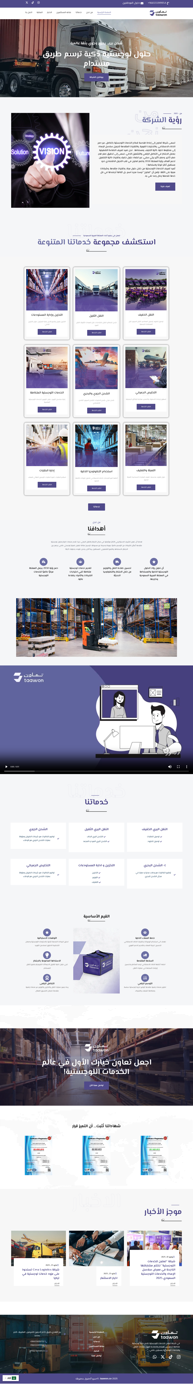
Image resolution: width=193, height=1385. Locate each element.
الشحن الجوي (38, 829)
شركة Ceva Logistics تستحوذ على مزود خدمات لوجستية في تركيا (40, 1274)
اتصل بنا (28, 12)
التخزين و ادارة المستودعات (96, 865)
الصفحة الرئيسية (104, 12)
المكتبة (40, 12)
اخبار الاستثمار (108, 1278)
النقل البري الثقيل (97, 829)
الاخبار (49, 12)
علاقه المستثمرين (63, 12)
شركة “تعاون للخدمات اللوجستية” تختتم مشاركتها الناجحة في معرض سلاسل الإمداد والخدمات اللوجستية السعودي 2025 (158, 1270)
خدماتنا (79, 12)
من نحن (89, 12)
